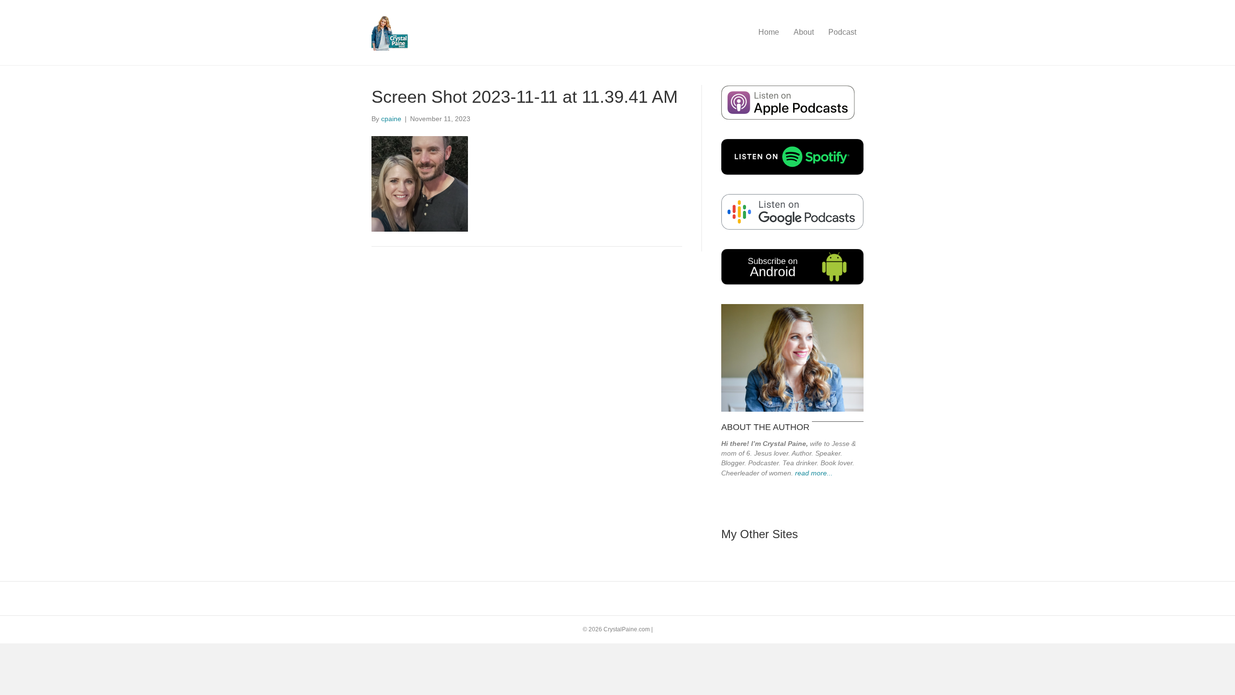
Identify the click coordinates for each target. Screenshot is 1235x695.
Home (768, 32)
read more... (814, 473)
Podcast (842, 32)
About (804, 32)
